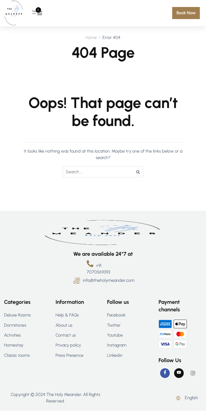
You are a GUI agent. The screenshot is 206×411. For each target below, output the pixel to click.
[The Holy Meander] (14, 12)
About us (64, 325)
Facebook (116, 315)
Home (91, 37)
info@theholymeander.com (108, 280)
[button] (186, 13)
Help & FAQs (67, 315)
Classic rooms (17, 355)
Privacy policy (68, 345)
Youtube (115, 335)
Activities (12, 335)
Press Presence (69, 355)
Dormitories (15, 325)
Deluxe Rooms (17, 315)
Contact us (66, 335)
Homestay (13, 345)
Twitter (114, 325)
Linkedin (115, 355)
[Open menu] (39, 13)
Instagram (116, 345)
